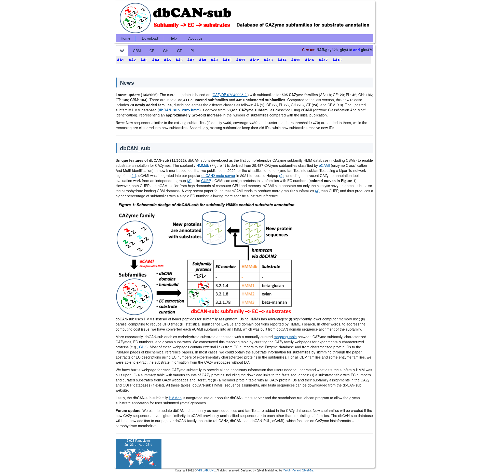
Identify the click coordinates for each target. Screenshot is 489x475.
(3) (189, 180)
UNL (212, 470)
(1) (134, 175)
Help (173, 38)
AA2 (132, 59)
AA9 (214, 59)
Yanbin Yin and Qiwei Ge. (298, 470)
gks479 (367, 49)
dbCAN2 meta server (218, 175)
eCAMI (324, 165)
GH (165, 50)
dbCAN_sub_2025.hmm (179, 109)
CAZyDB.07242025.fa (230, 94)
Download (150, 38)
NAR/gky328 (327, 49)
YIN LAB (202, 470)
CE (152, 50)
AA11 (240, 59)
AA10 (227, 59)
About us (195, 38)
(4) (317, 190)
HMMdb (202, 165)
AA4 (155, 59)
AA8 (202, 59)
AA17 (323, 59)
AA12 (254, 59)
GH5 (142, 346)
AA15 (295, 59)
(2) (281, 175)
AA (122, 50)
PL (193, 50)
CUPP (205, 180)
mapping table (285, 336)
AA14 (282, 59)
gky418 (346, 49)
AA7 (190, 59)
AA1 (120, 59)
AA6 (179, 59)
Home (125, 38)
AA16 (309, 59)
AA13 (268, 59)
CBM (137, 50)
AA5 (167, 59)
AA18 (337, 59)
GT (179, 50)
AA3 (143, 59)
